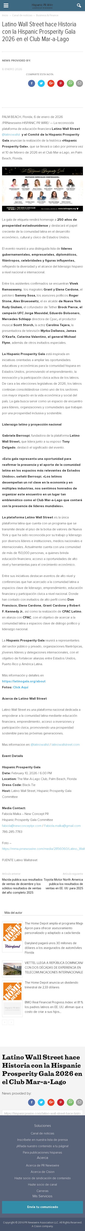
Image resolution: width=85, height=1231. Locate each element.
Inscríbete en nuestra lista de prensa (42, 1139)
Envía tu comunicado (42, 1207)
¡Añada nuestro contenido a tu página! (42, 1146)
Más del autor (13, 912)
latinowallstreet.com (66, 744)
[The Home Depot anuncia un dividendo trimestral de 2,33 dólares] (12, 991)
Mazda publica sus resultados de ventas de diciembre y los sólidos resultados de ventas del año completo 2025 (22, 886)
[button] (79, 5)
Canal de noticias (42, 1133)
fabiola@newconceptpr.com (21, 825)
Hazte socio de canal (42, 1184)
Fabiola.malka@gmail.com (62, 825)
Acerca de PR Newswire (42, 1165)
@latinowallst (11, 134)
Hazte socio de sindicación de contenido (42, 1178)
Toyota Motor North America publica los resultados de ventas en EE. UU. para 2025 (63, 884)
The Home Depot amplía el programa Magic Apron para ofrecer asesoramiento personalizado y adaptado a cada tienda (54, 928)
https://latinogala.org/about (24, 681)
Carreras (42, 1191)
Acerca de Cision (42, 1171)
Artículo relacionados (18, 907)
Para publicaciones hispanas (42, 1152)
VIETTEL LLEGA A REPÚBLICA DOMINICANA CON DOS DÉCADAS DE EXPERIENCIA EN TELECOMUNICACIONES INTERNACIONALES (55, 967)
